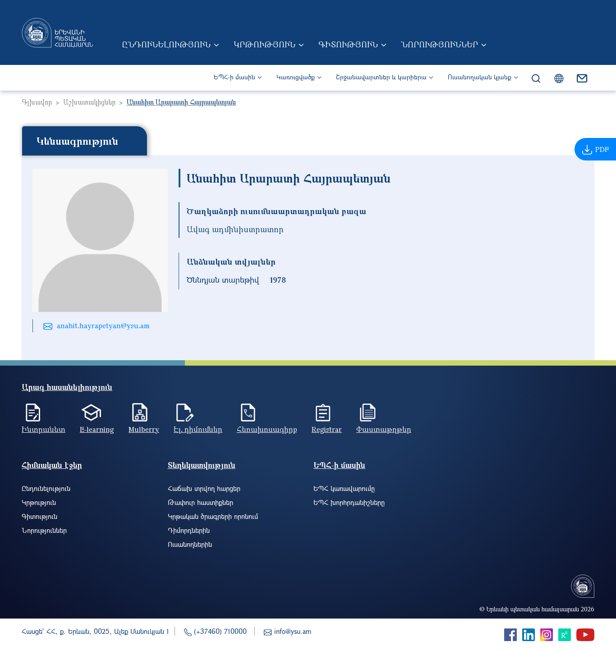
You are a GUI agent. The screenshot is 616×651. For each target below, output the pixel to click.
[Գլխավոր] (57, 32)
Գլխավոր (37, 101)
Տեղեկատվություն (201, 465)
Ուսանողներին (190, 544)
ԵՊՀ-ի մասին (234, 77)
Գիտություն (348, 44)
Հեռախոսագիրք (267, 429)
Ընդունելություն (166, 44)
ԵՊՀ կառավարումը (344, 488)
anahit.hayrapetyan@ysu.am (103, 325)
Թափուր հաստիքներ (200, 502)
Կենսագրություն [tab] (77, 140)
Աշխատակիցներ (89, 101)
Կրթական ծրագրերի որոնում (213, 516)
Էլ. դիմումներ (198, 429)
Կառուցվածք (295, 77)
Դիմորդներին (189, 530)
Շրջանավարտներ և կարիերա (381, 77)
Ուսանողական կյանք (479, 77)
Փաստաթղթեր (383, 429)
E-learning (97, 429)
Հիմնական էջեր (52, 465)
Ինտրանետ (43, 429)
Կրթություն (264, 44)
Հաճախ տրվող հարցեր (204, 488)
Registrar (327, 429)
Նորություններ (439, 44)
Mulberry (144, 429)
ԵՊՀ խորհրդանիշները (349, 502)
